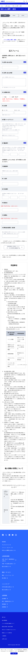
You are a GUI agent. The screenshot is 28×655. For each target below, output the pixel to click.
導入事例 (4, 578)
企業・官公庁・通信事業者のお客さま (8, 560)
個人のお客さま (5, 566)
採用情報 (4, 606)
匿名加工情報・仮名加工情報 (7, 626)
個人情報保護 (21, 651)
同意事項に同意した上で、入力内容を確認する (13, 247)
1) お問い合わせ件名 (7, 62)
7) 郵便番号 (5, 166)
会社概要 (4, 598)
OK (13, 653)
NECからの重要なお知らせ (8, 550)
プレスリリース (5, 544)
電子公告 (3, 617)
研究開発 (4, 604)
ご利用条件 (4, 635)
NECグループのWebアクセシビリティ (9, 629)
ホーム (2, 5)
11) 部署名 (4, 215)
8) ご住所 (4, 178)
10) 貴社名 (4, 202)
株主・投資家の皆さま (7, 601)
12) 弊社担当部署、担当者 (8, 227)
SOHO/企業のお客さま (7, 586)
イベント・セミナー (6, 547)
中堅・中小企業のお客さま (7, 563)
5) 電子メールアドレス (7, 119)
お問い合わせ (7, 5)
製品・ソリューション (7, 575)
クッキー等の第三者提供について (8, 623)
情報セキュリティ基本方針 (7, 632)
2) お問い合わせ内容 (7, 72)
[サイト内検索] (24, 1)
